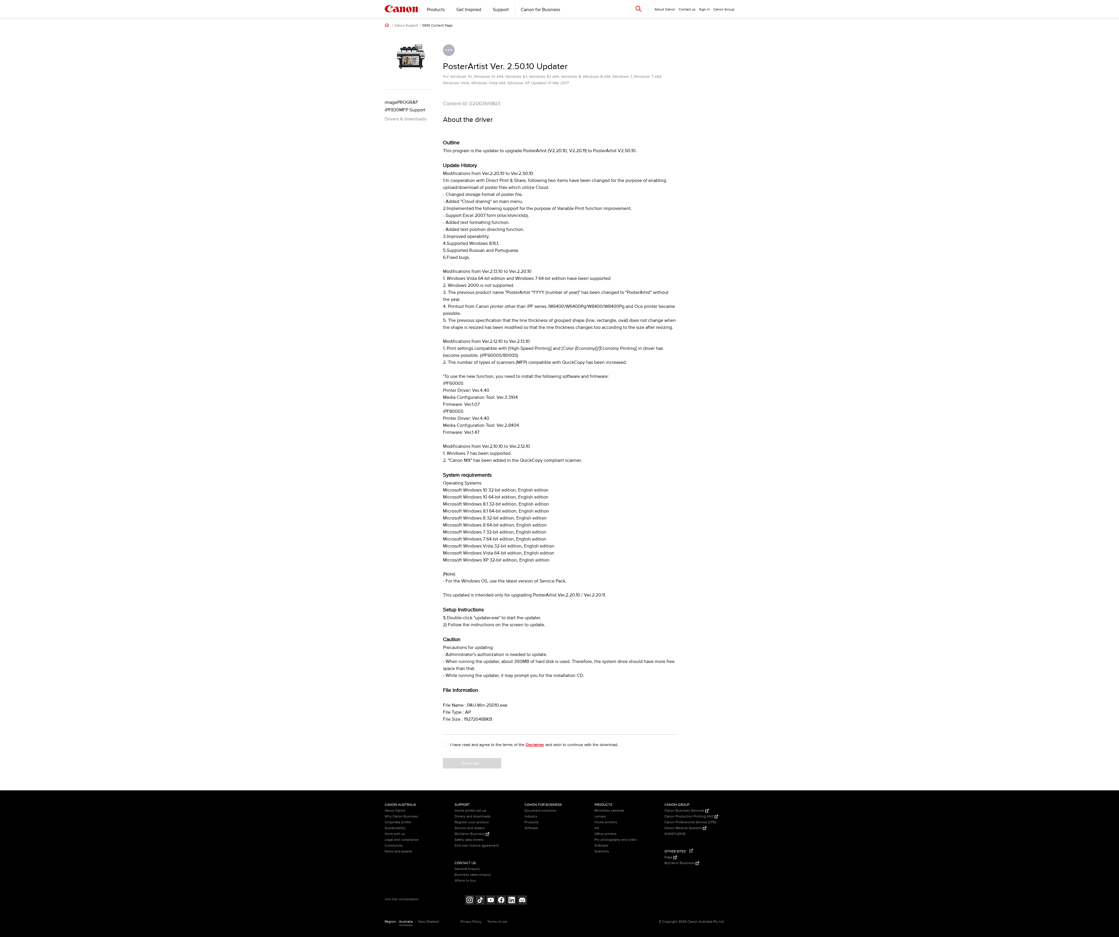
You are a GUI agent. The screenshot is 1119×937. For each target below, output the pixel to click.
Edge (668, 857)
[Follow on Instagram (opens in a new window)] (469, 900)
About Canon (395, 810)
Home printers (605, 822)
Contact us (687, 9)
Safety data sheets (469, 840)
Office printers (605, 834)
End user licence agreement (477, 845)
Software (531, 828)
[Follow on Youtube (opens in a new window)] (490, 900)
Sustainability (395, 828)
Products (436, 10)
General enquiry (467, 869)
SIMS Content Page (437, 25)
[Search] (638, 8)
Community (394, 845)
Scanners (601, 851)
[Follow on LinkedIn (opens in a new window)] (511, 900)
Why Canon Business (401, 816)
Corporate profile (398, 822)
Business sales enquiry (473, 875)
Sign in (704, 9)
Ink (596, 828)
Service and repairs (470, 828)
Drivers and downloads (472, 816)
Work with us (395, 834)
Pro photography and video (615, 840)
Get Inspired (468, 10)
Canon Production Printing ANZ (689, 816)
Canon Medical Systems (683, 828)
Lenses (600, 816)
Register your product (472, 822)
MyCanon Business (470, 834)
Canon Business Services (684, 810)
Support (501, 10)
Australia (406, 922)
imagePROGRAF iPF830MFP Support (405, 106)
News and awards (398, 851)
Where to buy (465, 880)
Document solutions (540, 810)
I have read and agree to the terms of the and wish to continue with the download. (534, 744)
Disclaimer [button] (535, 744)
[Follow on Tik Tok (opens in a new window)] (480, 900)
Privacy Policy (471, 922)
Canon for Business (540, 10)
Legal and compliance (402, 840)
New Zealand (428, 922)
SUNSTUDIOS (675, 834)
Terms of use (497, 922)
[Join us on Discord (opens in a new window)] (522, 900)
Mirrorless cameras (609, 810)
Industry (531, 816)
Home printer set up (470, 810)
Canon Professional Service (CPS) (690, 822)
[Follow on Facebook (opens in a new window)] (501, 900)
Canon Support (406, 25)
